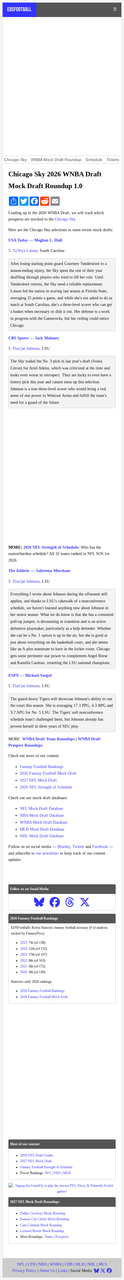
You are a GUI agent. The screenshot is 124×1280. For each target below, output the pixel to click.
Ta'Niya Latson (25, 250)
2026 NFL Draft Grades (36, 1155)
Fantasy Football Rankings (41, 767)
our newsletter (47, 853)
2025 (23, 943)
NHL (91, 1264)
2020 (23, 972)
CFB (31, 1264)
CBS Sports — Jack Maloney (33, 338)
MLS (103, 1264)
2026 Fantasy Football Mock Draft (48, 773)
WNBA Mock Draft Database (43, 822)
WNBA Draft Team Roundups (48, 739)
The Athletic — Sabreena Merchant (39, 571)
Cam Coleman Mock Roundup (41, 1225)
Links (62, 1270)
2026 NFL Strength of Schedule (50, 547)
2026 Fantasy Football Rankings (42, 991)
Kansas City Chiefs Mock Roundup (44, 1219)
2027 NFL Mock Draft (38, 780)
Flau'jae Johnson (26, 348)
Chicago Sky (15, 159)
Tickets (112, 159)
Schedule (93, 159)
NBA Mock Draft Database (42, 815)
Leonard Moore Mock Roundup (42, 1231)
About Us (47, 1270)
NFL (48, 1173)
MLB (67, 1173)
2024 (23, 949)
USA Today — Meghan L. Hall (35, 240)
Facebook (100, 846)
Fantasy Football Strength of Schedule (46, 1167)
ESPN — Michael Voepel (30, 675)
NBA (57, 1173)
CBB (68, 1264)
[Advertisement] (62, 86)
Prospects (62, 1237)
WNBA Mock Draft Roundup (56, 159)
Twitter (78, 846)
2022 (23, 960)
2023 (23, 954)
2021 (23, 966)
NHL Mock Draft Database (42, 836)
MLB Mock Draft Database (42, 829)
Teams (48, 1237)
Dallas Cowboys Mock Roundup (42, 1213)
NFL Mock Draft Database (41, 808)
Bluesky (63, 846)
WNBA (55, 1264)
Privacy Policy (24, 1270)
